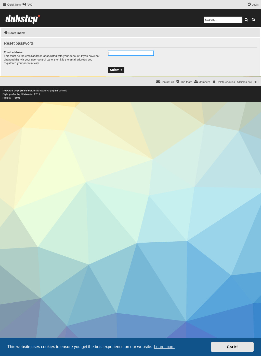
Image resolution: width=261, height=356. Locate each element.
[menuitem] (27, 5)
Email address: (14, 52)
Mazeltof (28, 94)
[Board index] (22, 18)
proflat (13, 94)
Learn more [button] (164, 347)
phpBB (21, 90)
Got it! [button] (232, 347)
